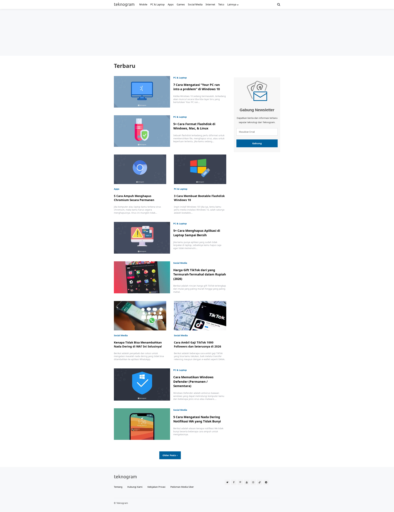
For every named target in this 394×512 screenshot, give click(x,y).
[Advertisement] (197, 32)
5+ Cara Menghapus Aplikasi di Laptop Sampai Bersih (196, 233)
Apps (171, 4)
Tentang (118, 486)
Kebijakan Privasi (156, 486)
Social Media (195, 4)
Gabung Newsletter (257, 110)
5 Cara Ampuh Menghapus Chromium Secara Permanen (134, 198)
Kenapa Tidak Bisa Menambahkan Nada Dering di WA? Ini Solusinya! (138, 344)
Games (181, 4)
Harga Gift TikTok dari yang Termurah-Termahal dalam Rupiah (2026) (199, 274)
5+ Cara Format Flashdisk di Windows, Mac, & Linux (194, 126)
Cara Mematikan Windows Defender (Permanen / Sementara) (193, 381)
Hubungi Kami (135, 486)
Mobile (143, 4)
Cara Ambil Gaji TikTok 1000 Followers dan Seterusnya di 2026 (197, 344)
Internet (210, 4)
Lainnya (231, 4)
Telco (221, 4)
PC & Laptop (157, 4)
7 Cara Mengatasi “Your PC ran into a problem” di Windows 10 (196, 87)
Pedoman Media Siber (182, 486)
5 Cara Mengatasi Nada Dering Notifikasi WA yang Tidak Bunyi (197, 419)
